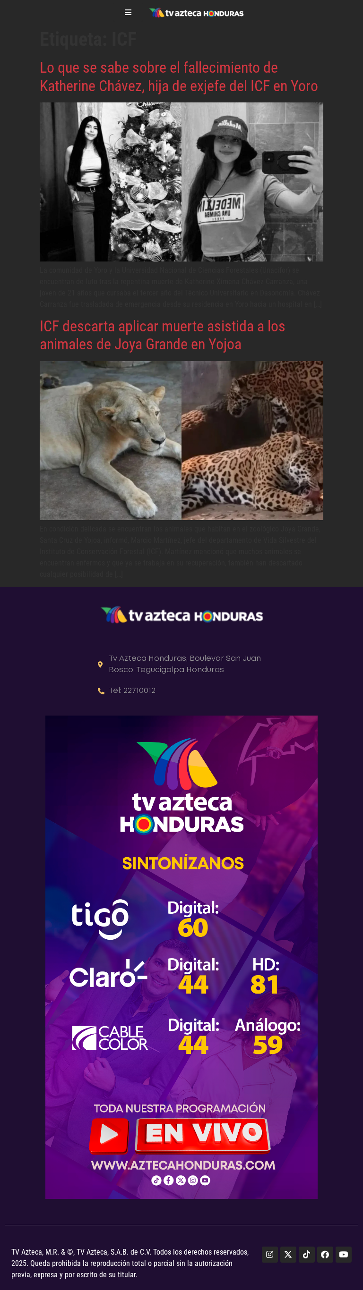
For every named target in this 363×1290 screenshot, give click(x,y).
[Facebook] (325, 1255)
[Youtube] (344, 1255)
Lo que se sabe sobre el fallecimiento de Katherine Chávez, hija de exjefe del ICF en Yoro (179, 76)
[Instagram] (270, 1255)
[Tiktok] (307, 1255)
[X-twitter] (288, 1255)
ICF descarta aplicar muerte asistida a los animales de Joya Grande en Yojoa (162, 335)
